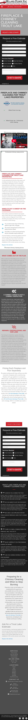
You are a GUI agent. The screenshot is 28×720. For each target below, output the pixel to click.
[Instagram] (23, 718)
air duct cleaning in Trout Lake (16, 393)
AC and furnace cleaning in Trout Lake (13, 399)
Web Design (11, 716)
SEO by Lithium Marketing (19, 716)
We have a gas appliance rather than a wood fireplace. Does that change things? (14, 515)
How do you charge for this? (14, 493)
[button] (14, 493)
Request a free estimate (7, 244)
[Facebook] (20, 718)
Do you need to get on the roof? (15, 502)
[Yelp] (26, 718)
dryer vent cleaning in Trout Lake (13, 615)
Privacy (25, 716)
